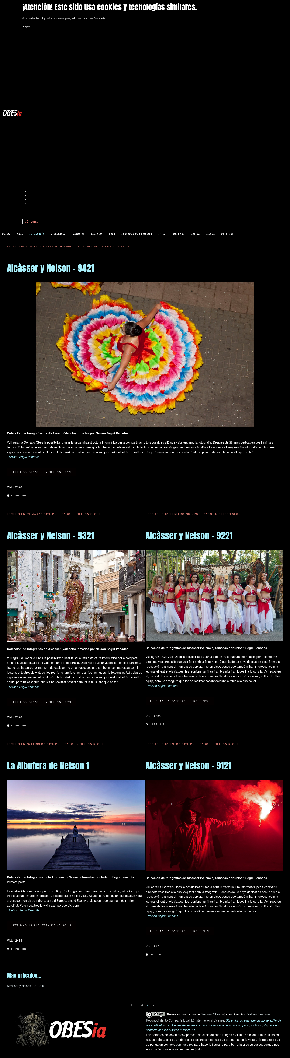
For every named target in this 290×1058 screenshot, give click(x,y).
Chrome (33, 191)
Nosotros (227, 234)
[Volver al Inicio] (12, 113)
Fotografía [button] (36, 234)
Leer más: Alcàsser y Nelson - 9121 (180, 931)
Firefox (32, 199)
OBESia (6, 234)
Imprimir (18, 495)
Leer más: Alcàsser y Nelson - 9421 (41, 471)
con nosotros (184, 1044)
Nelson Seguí (118, 246)
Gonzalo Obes (210, 1014)
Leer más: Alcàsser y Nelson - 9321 (41, 702)
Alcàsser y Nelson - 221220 (25, 986)
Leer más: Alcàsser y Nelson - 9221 (180, 700)
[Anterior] (131, 1005)
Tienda (210, 234)
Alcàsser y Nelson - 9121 (188, 765)
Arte (20, 234)
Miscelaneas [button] (59, 234)
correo (113, 211)
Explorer (33, 195)
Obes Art (178, 234)
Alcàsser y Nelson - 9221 (189, 535)
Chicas (162, 234)
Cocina (195, 234)
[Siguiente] (159, 1005)
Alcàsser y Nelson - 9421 (50, 268)
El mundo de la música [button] (136, 234)
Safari (32, 203)
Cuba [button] (112, 234)
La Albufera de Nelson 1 (48, 765)
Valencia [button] (97, 234)
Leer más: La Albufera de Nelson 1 (41, 925)
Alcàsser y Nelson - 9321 (50, 535)
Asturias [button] (78, 234)
